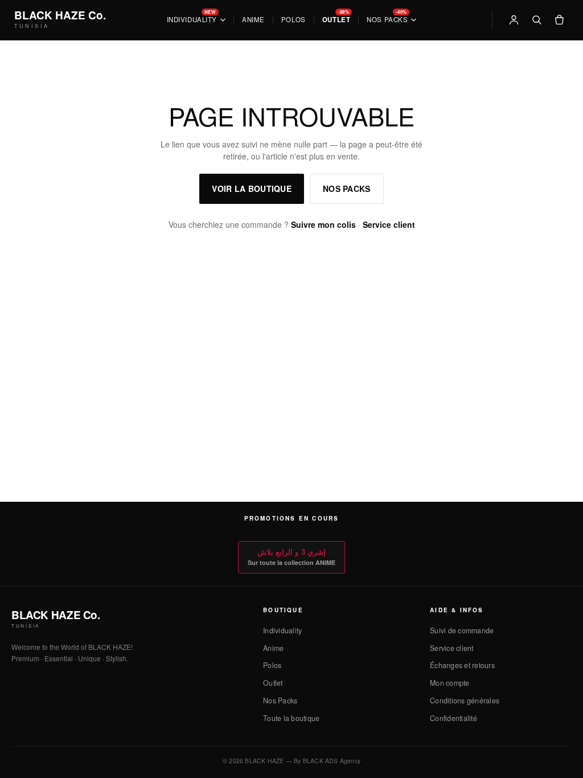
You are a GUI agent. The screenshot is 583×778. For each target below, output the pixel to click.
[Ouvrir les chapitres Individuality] (222, 20)
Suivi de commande (462, 630)
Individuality (192, 20)
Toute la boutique (291, 718)
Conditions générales (464, 700)
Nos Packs (387, 20)
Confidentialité (453, 718)
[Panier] (559, 20)
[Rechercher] (536, 20)
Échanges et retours (462, 665)
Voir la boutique (251, 188)
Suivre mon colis (323, 224)
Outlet (336, 20)
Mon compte (450, 683)
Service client (389, 224)
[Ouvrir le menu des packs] (413, 20)
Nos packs (347, 188)
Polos (293, 20)
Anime (253, 20)
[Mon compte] (513, 20)
